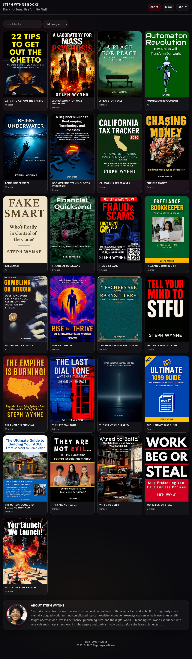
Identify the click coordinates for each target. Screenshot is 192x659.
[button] (25, 71)
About (182, 7)
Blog (168, 7)
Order (154, 7)
